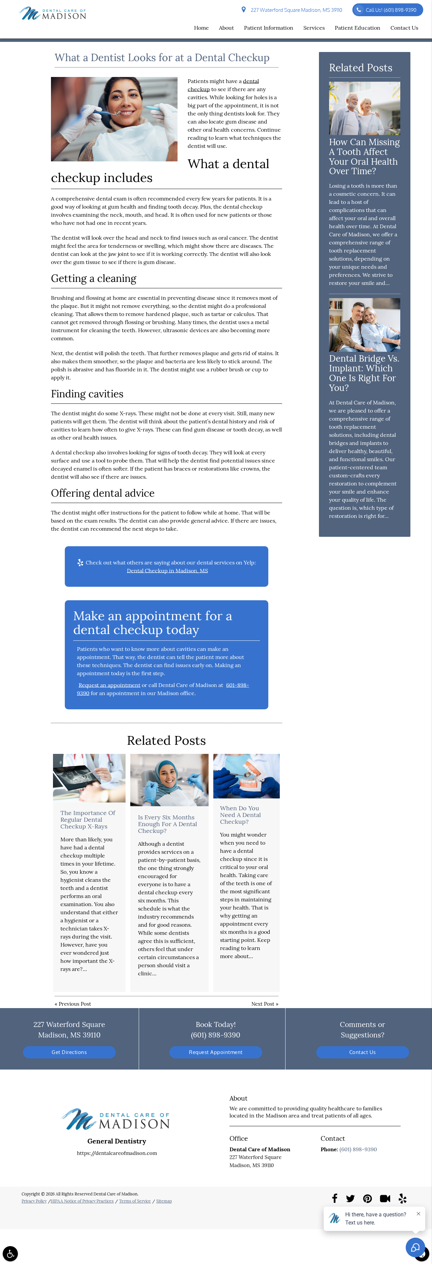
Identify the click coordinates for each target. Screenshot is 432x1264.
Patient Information (268, 27)
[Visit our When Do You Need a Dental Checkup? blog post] (246, 776)
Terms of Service (135, 1201)
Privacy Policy (34, 1201)
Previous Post (75, 1004)
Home (201, 27)
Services (314, 27)
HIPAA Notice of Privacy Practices (82, 1201)
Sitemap (164, 1201)
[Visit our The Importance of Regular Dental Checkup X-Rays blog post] (89, 778)
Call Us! (391, 10)
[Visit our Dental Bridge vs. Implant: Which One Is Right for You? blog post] (364, 350)
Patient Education (357, 27)
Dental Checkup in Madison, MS (167, 570)
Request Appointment (216, 1052)
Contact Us (404, 27)
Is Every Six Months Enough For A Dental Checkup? (167, 824)
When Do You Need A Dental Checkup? (240, 814)
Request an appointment (109, 685)
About (226, 27)
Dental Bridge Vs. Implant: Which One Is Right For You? (364, 373)
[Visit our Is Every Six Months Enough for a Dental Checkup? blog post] (169, 780)
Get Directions (69, 1052)
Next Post (262, 1004)
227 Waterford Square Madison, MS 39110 (295, 10)
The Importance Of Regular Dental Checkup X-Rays (87, 819)
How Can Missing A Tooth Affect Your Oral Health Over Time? (364, 156)
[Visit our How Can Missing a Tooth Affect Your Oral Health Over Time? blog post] (364, 133)
